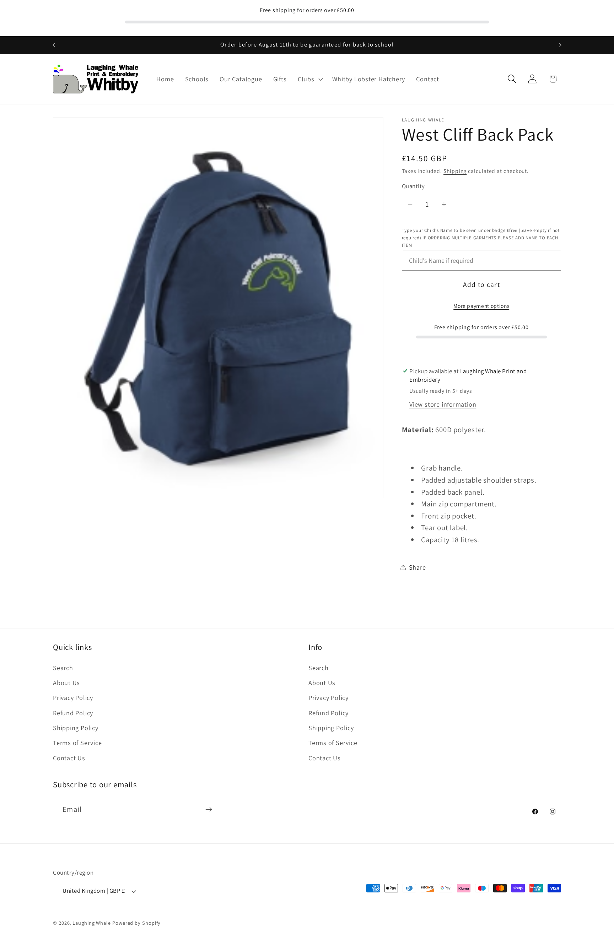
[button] (309, 79)
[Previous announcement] (54, 45)
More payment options (481, 305)
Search (63, 667)
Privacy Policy (73, 697)
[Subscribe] (209, 809)
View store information (442, 404)
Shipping (455, 170)
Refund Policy (73, 712)
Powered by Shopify (136, 922)
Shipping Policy (75, 727)
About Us (66, 682)
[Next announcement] (560, 45)
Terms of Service (77, 742)
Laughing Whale (91, 922)
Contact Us (69, 757)
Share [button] (417, 567)
